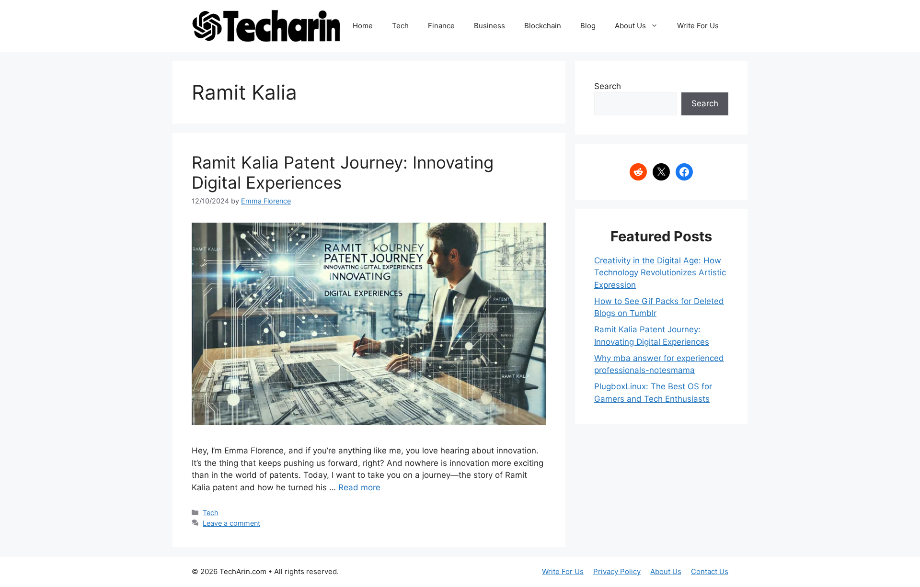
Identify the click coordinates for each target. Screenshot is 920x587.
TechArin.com (242, 571)
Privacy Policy (617, 571)
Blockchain (542, 25)
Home (363, 25)
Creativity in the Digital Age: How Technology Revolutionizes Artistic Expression (660, 273)
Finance (441, 25)
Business (489, 25)
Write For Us (698, 25)
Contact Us (709, 571)
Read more (359, 487)
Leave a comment (231, 523)
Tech (400, 25)
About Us (630, 25)
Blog (588, 25)
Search (607, 86)
